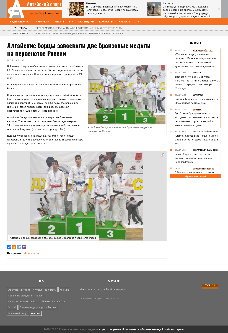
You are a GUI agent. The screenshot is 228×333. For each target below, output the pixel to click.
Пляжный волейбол (53, 301)
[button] (162, 155)
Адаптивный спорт (19, 289)
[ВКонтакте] (9, 247)
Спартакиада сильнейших (23, 301)
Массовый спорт (18, 313)
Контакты (106, 21)
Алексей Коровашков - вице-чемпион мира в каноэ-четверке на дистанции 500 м (196, 139)
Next (219, 9)
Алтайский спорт (44, 4)
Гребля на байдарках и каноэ (25, 295)
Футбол (37, 289)
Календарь (86, 21)
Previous (67, 9)
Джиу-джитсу (31, 253)
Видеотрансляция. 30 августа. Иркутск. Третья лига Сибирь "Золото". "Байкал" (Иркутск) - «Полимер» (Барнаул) (197, 82)
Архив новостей (195, 176)
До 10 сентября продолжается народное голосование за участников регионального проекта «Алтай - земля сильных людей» (196, 119)
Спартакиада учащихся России (38, 307)
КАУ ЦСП (124, 21)
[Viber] (24, 247)
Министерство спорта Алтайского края (102, 289)
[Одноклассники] (14, 247)
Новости (195, 42)
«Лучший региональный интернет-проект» (79, 28)
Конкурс (64, 289)
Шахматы (50, 289)
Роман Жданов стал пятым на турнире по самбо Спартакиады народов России (193, 158)
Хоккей (12, 307)
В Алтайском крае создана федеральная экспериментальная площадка (79, 33)
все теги (35, 313)
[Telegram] (19, 247)
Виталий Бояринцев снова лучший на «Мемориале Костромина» (197, 101)
